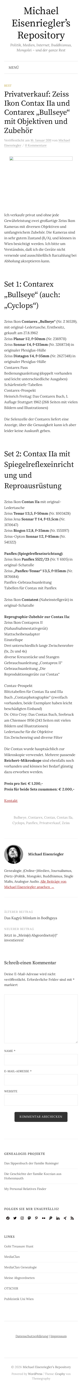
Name (9, 1051)
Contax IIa (64, 817)
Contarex (35, 817)
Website (10, 1091)
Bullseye (20, 817)
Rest (8, 86)
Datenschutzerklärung (32, 1336)
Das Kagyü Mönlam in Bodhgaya (30, 918)
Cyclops (18, 823)
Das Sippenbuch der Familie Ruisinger (31, 1163)
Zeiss (66, 823)
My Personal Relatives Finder (25, 1189)
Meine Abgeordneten (19, 1278)
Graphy (60, 1374)
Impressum (58, 1336)
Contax (49, 817)
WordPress (35, 1374)
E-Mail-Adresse (18, 1071)
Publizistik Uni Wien (19, 1299)
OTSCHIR (11, 1288)
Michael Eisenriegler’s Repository (41, 23)
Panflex (32, 823)
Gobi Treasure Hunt (18, 1246)
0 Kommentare (36, 145)
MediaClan (12, 1257)
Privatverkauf (49, 823)
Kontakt (11, 800)
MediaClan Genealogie (20, 1267)
